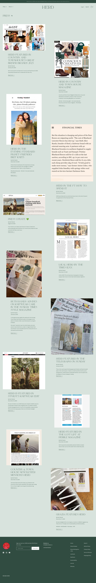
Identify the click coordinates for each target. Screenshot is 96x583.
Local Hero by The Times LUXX (71, 266)
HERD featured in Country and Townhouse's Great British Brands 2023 (21, 58)
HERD (8, 576)
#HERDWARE (64, 526)
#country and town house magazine (67, 102)
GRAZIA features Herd (70, 514)
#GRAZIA (58, 526)
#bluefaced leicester (15, 171)
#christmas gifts (67, 101)
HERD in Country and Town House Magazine (70, 84)
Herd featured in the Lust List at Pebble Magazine (70, 434)
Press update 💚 (18, 219)
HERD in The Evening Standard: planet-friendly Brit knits (23, 153)
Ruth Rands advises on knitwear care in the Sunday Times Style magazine (24, 305)
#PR (74, 526)
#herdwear (78, 102)
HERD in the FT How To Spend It (71, 187)
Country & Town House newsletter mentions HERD (23, 472)
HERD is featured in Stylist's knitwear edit (23, 395)
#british (60, 101)
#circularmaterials (76, 101)
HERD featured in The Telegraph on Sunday (70, 360)
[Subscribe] (11, 15)
